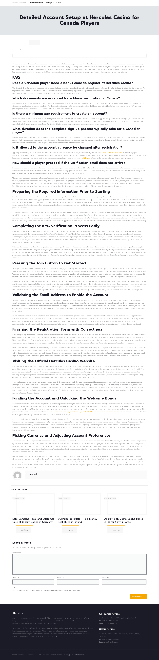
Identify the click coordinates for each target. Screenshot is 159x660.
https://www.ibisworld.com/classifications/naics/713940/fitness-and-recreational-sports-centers (84, 412)
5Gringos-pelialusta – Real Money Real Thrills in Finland (77, 520)
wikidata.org (86, 158)
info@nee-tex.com (53, 3)
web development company (59, 655)
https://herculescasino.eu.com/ (111, 152)
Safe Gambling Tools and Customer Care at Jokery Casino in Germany (33, 520)
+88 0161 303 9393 (36, 3)
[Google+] (142, 2)
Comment (17, 552)
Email (60, 578)
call (42, 636)
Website (105, 578)
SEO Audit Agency (77, 655)
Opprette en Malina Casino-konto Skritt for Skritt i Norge (123, 520)
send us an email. (52, 636)
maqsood (32, 474)
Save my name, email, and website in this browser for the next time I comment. (47, 590)
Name (15, 578)
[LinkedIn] (145, 2)
